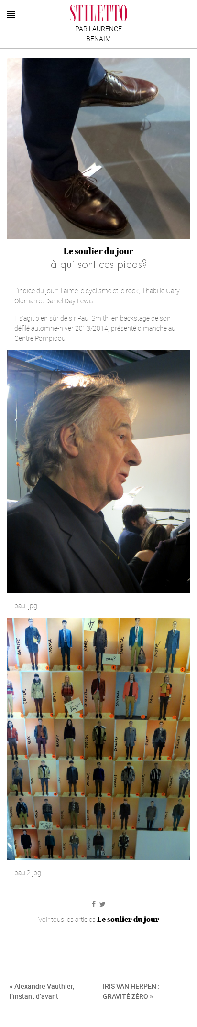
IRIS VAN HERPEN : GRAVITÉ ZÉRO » (131, 991)
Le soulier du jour (98, 251)
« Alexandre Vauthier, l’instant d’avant (42, 991)
